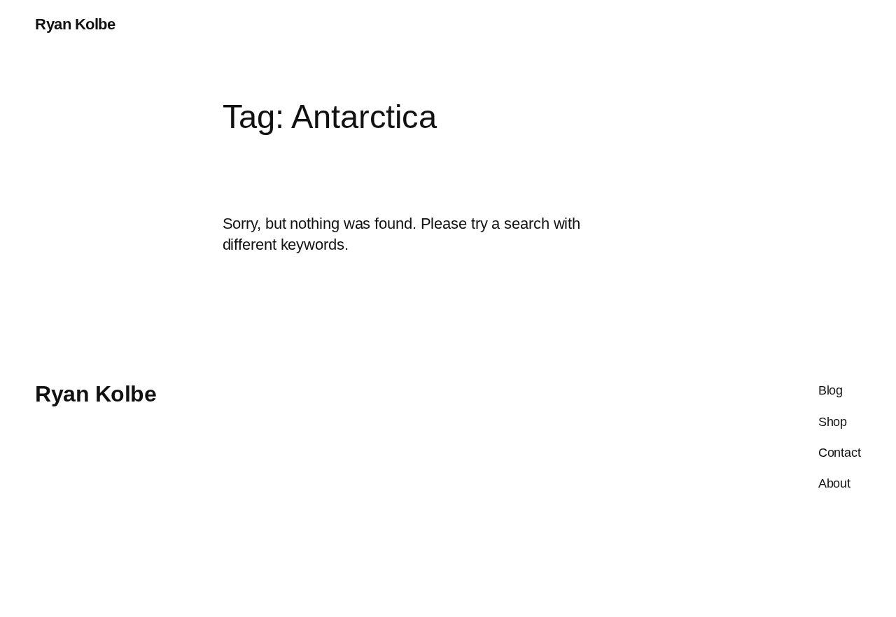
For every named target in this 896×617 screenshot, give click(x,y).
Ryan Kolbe (75, 24)
